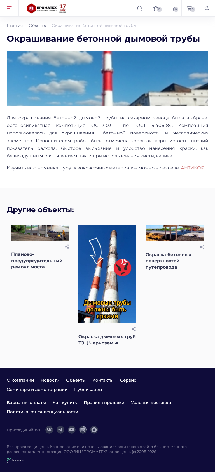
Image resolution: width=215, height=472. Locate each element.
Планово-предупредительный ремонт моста (36, 261)
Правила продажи (104, 402)
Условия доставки (151, 402)
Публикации (88, 389)
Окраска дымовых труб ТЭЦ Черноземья (107, 339)
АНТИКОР (192, 168)
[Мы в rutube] (83, 430)
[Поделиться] (67, 247)
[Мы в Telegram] (60, 430)
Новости (50, 380)
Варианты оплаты (26, 402)
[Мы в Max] (94, 430)
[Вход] (206, 8)
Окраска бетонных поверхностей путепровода (168, 261)
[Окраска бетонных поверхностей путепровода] (175, 233)
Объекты (76, 380)
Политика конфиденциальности (42, 411)
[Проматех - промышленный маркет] (46, 8)
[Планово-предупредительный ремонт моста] (40, 233)
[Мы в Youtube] (72, 430)
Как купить (65, 402)
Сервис (128, 380)
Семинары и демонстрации (37, 389)
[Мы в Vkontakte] (49, 430)
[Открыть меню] (9, 8)
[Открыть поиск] (139, 8)
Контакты (102, 380)
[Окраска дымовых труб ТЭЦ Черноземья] (107, 274)
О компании (20, 380)
